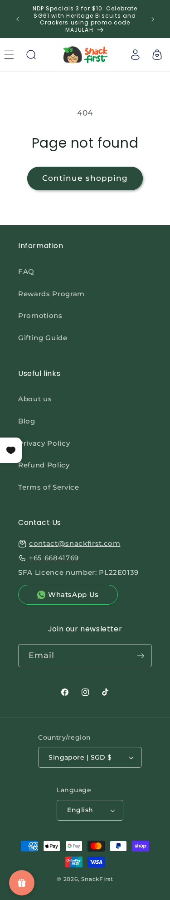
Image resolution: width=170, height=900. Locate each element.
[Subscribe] (140, 656)
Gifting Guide (43, 337)
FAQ (26, 271)
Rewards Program (51, 293)
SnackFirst (97, 879)
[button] (31, 55)
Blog (26, 421)
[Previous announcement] (18, 19)
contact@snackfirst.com (75, 543)
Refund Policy (44, 465)
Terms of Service (48, 487)
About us (35, 399)
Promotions (40, 315)
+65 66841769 (54, 557)
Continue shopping (85, 178)
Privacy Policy (44, 443)
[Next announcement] (153, 19)
